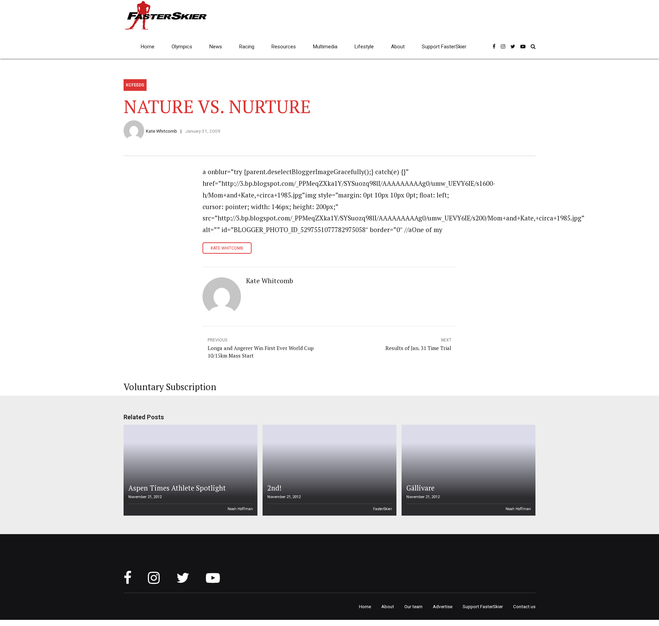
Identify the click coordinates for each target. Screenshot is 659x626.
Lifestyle (364, 47)
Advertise (442, 606)
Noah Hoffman (240, 509)
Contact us (524, 606)
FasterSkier (382, 509)
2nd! (274, 488)
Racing (246, 47)
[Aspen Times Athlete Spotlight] (189, 470)
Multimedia (325, 47)
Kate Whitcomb (161, 131)
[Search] (533, 46)
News (215, 47)
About (398, 47)
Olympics (182, 47)
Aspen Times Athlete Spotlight (177, 488)
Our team (413, 606)
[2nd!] (328, 470)
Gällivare (420, 488)
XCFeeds (135, 84)
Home (147, 47)
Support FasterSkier (444, 47)
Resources (283, 47)
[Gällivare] (467, 470)
